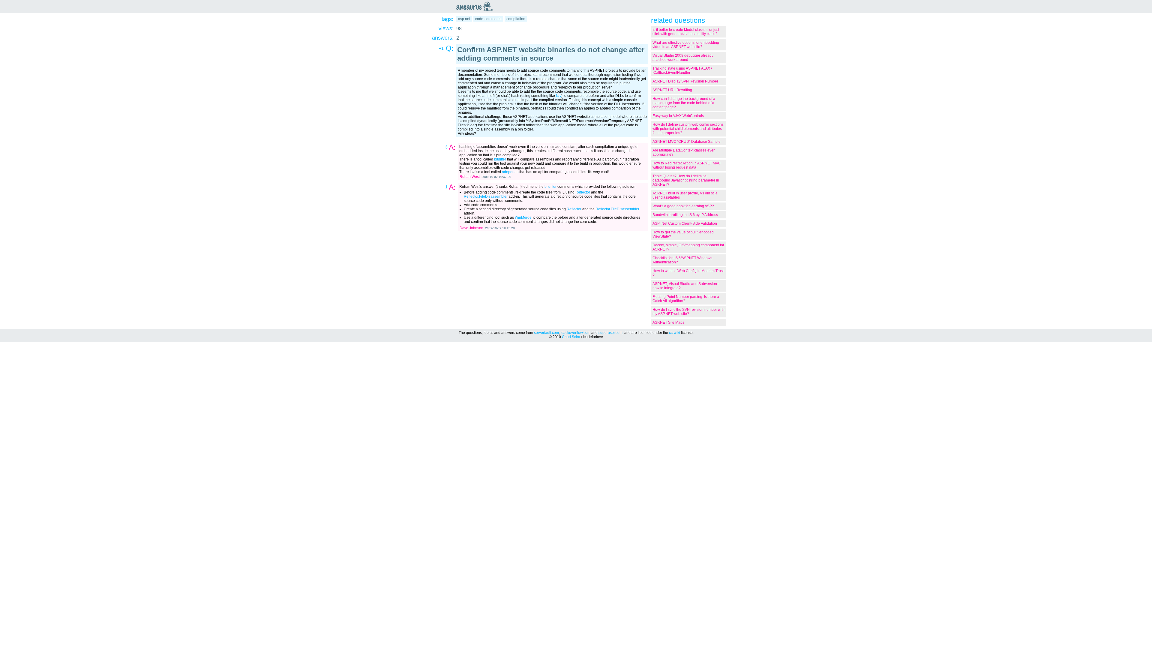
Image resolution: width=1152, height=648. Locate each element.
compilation (515, 19)
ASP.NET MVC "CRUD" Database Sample (686, 142)
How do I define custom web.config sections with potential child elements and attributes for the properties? (688, 128)
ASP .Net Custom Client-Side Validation (684, 223)
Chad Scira (571, 337)
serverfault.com (546, 333)
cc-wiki (674, 333)
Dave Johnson (471, 228)
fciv (558, 96)
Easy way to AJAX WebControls (678, 116)
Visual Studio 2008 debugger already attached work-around (682, 57)
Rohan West (470, 177)
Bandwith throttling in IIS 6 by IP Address (685, 215)
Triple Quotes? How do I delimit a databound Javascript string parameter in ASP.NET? (685, 180)
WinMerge (523, 217)
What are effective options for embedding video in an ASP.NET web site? (685, 44)
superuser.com (610, 333)
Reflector (582, 192)
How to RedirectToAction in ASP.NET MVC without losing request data (686, 165)
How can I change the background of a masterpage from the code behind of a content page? (683, 103)
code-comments (488, 19)
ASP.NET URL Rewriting (672, 90)
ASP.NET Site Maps (668, 322)
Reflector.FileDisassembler (486, 196)
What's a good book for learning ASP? (683, 206)
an (476, 6)
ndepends (510, 172)
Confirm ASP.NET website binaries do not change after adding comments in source (550, 54)
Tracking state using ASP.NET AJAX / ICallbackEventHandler (682, 70)
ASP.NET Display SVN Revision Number (685, 81)
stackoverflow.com (575, 333)
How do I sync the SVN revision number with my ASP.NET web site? (688, 312)
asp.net (464, 19)
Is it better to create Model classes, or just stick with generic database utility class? (685, 32)
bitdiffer (500, 159)
